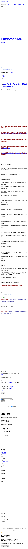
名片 (4, 78)
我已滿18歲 (3, 546)
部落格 (5, 76)
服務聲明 (14, 530)
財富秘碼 (11, 388)
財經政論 (12, 72)
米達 (2, 375)
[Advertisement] (14, 22)
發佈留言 (3, 401)
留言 (11, 382)
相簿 (4, 75)
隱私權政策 (24, 528)
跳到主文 (3, 42)
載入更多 (3, 393)
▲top (2, 390)
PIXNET (6, 528)
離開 (8, 546)
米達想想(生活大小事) (11, 39)
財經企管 (11, 386)
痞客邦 (8, 382)
